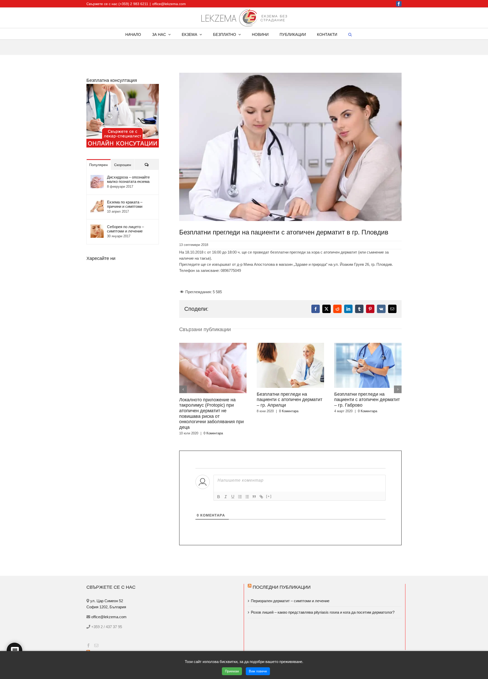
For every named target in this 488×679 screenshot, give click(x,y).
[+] (269, 474)
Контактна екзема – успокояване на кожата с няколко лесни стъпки (148, 645)
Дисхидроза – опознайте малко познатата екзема (128, 179)
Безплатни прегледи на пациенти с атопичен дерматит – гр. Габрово (289, 400)
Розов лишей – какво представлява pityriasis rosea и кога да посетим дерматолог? (322, 590)
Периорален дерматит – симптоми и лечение (290, 579)
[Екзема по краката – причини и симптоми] (97, 203)
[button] (350, 33)
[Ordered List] (239, 474)
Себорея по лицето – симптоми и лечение (125, 229)
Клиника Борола (262, 645)
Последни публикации (282, 565)
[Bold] (218, 474)
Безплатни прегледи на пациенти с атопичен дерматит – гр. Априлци (212, 400)
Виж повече (258, 671)
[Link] (261, 474)
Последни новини (114, 631)
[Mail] (96, 623)
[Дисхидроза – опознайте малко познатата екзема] (97, 178)
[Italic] (225, 474)
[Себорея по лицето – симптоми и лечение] (97, 227)
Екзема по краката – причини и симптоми (124, 204)
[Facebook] (88, 623)
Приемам (232, 671)
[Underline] (232, 474)
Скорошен (122, 165)
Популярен (98, 165)
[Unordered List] (247, 474)
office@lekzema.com (169, 4)
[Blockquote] (254, 474)
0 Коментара (211, 411)
